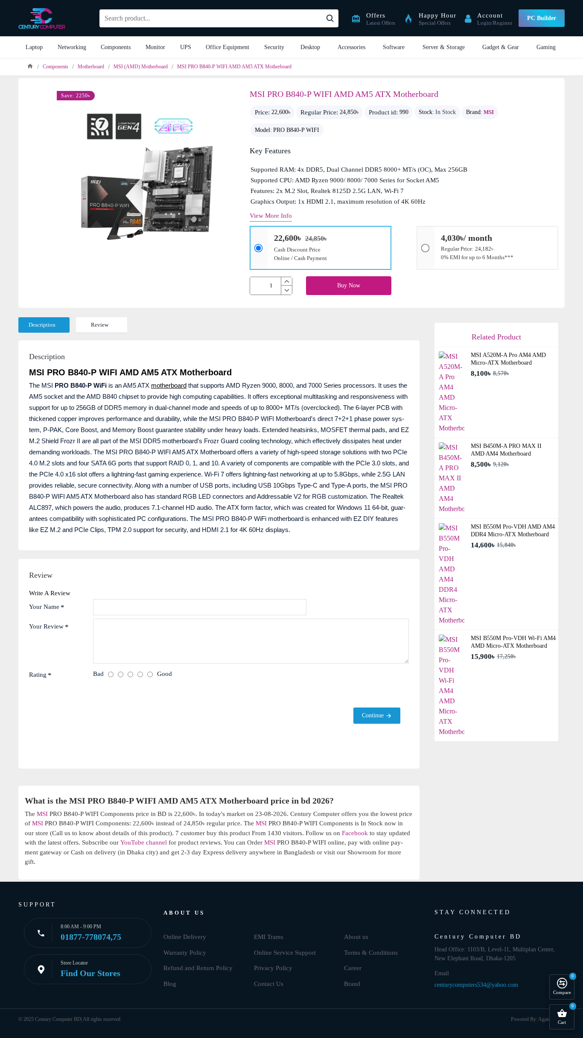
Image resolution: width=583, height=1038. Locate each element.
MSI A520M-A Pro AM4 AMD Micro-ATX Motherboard (508, 359)
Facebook (355, 833)
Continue (373, 715)
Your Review (46, 626)
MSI (489, 112)
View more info (271, 216)
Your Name (44, 606)
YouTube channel (143, 842)
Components (55, 67)
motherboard (169, 385)
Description (42, 325)
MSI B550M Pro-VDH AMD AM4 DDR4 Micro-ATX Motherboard (513, 530)
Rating (38, 674)
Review (99, 325)
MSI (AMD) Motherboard (141, 67)
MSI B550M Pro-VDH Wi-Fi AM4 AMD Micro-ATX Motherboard (513, 642)
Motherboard (91, 67)
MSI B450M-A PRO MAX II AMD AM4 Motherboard (506, 450)
